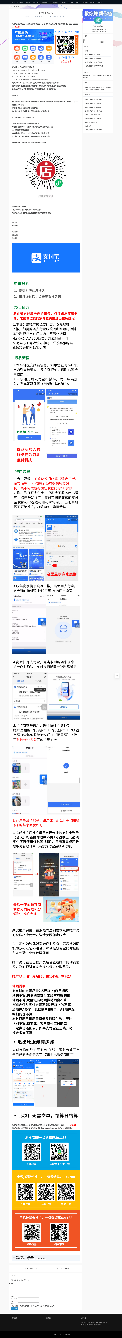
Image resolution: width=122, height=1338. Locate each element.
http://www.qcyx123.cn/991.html (36, 1258)
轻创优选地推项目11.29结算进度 (94, 54)
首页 (10, 7)
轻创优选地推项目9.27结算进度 (93, 130)
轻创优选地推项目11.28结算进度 (94, 58)
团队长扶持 (88, 126)
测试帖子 (87, 51)
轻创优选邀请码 (17, 24)
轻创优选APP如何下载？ (91, 122)
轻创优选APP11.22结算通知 (92, 115)
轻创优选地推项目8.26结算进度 (93, 103)
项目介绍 (16, 7)
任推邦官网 (88, 87)
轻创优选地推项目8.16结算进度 (93, 111)
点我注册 (18, 27)
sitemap (67, 1334)
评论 (12, 1296)
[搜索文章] (117, 675)
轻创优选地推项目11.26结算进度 (94, 66)
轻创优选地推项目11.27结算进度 (94, 62)
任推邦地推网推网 (97, 87)
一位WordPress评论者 (89, 75)
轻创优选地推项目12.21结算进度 (94, 118)
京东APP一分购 (32, 1268)
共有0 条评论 (54, 17)
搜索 (84, 40)
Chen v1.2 (61, 1334)
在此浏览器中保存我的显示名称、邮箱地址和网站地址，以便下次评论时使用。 (34, 1306)
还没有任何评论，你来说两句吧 (19, 1280)
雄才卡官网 (101, 89)
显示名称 (14, 1298)
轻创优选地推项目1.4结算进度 (93, 107)
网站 (12, 1303)
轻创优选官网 (27, 17)
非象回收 (66, 1268)
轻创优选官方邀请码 (18, 1125)
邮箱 (12, 1301)
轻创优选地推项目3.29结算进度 (93, 100)
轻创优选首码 (32, 24)
